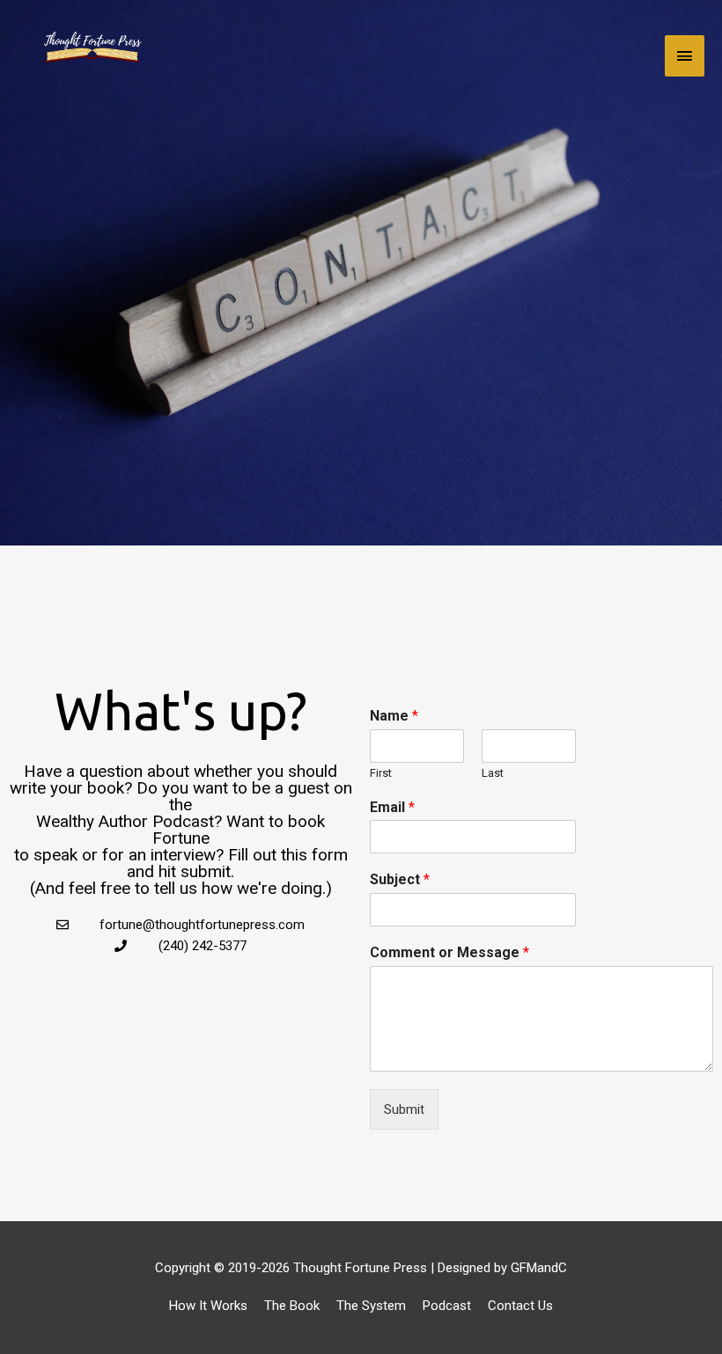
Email (392, 807)
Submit (404, 1109)
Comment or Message (449, 952)
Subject (400, 879)
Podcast (447, 1306)
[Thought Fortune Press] (92, 55)
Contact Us (520, 1306)
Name (394, 715)
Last (493, 772)
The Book (292, 1306)
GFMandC (539, 1268)
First (381, 772)
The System (371, 1306)
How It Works (208, 1306)
